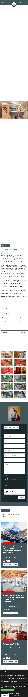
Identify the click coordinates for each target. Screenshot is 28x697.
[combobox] (5, 695)
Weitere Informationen (21, 678)
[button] (3, 2)
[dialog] (14, 683)
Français (4, 695)
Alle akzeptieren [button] (7, 690)
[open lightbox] (7, 354)
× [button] (26, 671)
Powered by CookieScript (14, 695)
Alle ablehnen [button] (21, 690)
